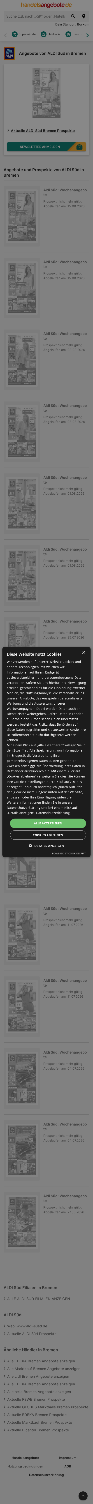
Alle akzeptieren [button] (48, 823)
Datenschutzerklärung (53, 813)
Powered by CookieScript (69, 853)
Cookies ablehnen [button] (48, 835)
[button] (46, 845)
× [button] (83, 652)
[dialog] (46, 752)
